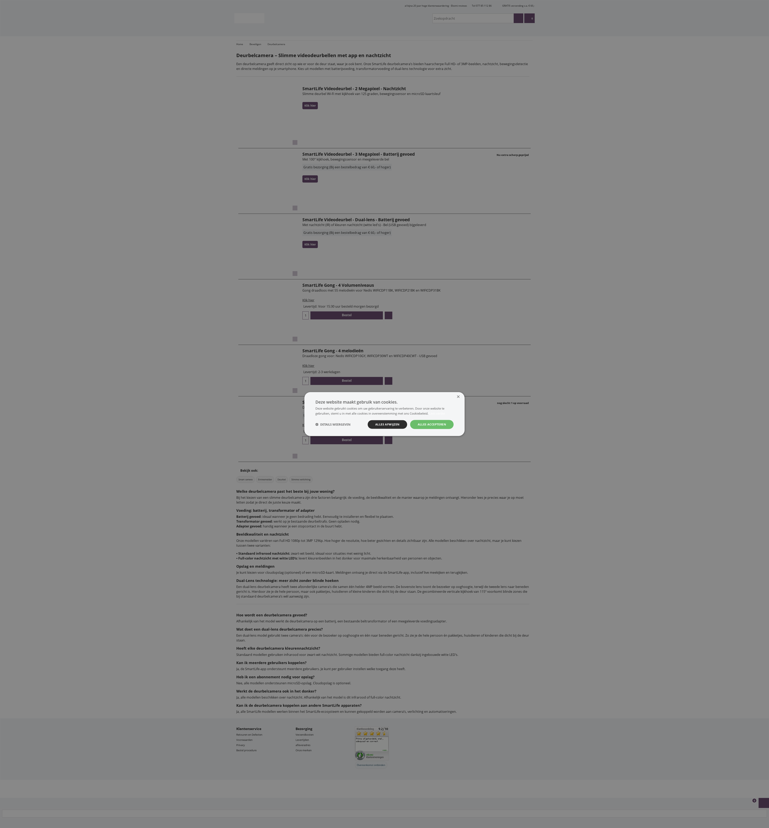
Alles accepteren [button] (432, 424)
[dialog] (384, 414)
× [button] (458, 396)
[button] (332, 424)
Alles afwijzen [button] (387, 424)
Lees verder (437, 413)
